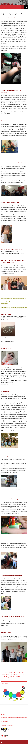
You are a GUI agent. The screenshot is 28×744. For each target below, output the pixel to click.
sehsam (3, 7)
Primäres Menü (26, 7)
